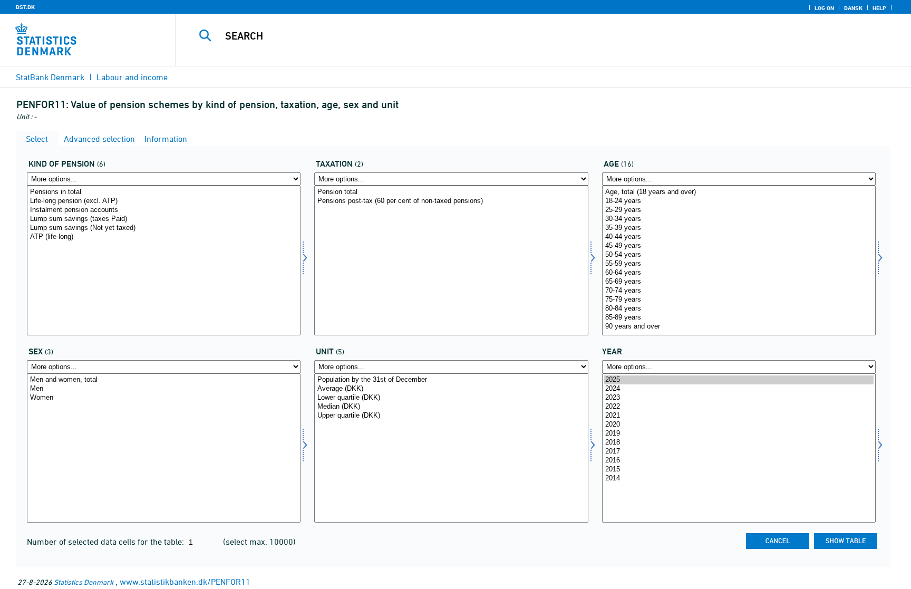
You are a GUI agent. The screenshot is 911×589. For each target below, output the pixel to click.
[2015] (739, 469)
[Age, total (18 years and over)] (739, 192)
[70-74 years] (739, 290)
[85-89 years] (739, 317)
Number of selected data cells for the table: (106, 541)
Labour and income (132, 77)
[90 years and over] (739, 326)
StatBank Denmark (50, 77)
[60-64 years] (739, 272)
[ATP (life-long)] (163, 237)
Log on (824, 8)
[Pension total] (451, 192)
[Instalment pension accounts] (163, 210)
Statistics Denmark (83, 581)
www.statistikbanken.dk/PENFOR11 (185, 581)
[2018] (739, 442)
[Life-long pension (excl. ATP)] (163, 201)
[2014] (739, 478)
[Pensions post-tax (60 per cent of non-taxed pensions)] (451, 201)
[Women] (163, 397)
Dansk (853, 8)
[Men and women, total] (163, 379)
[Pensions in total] (163, 192)
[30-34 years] (739, 219)
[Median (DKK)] (451, 406)
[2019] (739, 433)
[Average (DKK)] (451, 388)
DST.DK (25, 7)
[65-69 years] (739, 281)
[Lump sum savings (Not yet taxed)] (163, 228)
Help (879, 8)
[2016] (739, 460)
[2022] (739, 406)
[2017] (739, 451)
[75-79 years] (739, 299)
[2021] (739, 415)
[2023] (739, 397)
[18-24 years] (739, 201)
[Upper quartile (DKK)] (451, 415)
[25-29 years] (739, 210)
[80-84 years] (739, 308)
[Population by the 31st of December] (451, 379)
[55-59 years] (739, 263)
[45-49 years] (739, 246)
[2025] (739, 379)
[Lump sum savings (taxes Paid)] (163, 219)
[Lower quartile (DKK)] (451, 397)
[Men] (163, 388)
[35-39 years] (739, 228)
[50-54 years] (739, 254)
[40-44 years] (739, 237)
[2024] (739, 388)
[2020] (739, 424)
